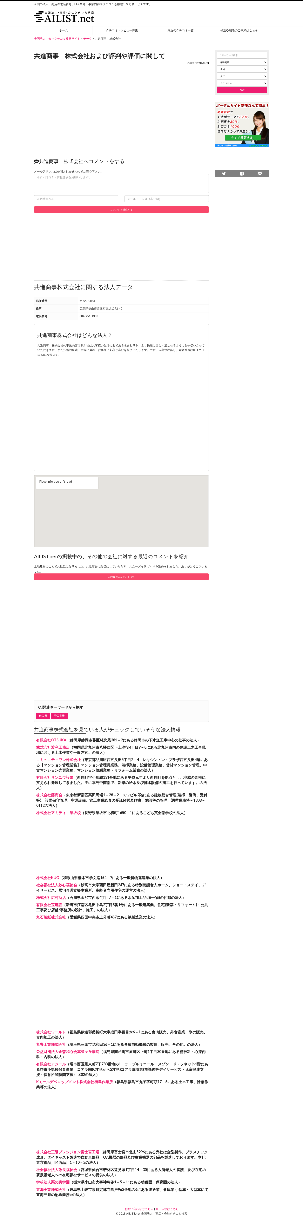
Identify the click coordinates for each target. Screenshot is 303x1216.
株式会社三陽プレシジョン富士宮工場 (67, 1152)
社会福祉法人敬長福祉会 (56, 1169)
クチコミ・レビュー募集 (122, 30)
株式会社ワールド (51, 1032)
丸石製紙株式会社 (51, 917)
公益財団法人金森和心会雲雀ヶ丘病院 (67, 1051)
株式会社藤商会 (49, 795)
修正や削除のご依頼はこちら (239, 30)
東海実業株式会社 (51, 1189)
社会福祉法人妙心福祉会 (56, 885)
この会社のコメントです (121, 576)
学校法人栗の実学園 (53, 1182)
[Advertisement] (121, 109)
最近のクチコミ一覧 (181, 30)
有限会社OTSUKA (51, 740)
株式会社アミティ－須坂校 (58, 812)
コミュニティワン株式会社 (58, 759)
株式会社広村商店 (51, 897)
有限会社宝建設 (49, 904)
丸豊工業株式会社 (51, 1044)
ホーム (63, 30)
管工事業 (59, 715)
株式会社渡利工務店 (53, 747)
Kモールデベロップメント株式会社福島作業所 (74, 1081)
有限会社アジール (51, 1064)
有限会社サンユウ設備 (54, 777)
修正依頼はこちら (167, 1209)
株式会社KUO (47, 877)
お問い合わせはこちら (138, 1209)
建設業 (43, 715)
